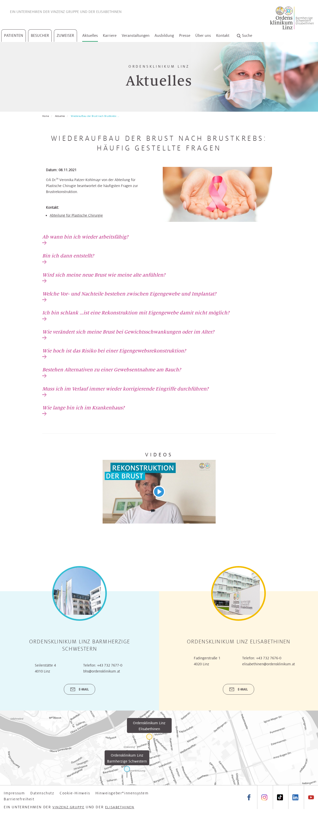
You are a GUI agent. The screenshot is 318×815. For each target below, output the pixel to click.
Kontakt (222, 35)
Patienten (13, 35)
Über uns (203, 35)
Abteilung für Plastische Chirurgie (76, 215)
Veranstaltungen (136, 35)
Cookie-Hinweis (75, 793)
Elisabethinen (108, 11)
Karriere (110, 35)
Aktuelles (90, 35)
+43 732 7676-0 (268, 658)
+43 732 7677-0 (109, 665)
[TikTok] (280, 797)
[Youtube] (311, 797)
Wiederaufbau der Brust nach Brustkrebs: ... (95, 116)
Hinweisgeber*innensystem (122, 793)
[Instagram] (264, 797)
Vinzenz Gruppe (65, 11)
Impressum (14, 793)
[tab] (85, 239)
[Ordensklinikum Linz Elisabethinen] (149, 739)
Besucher (40, 35)
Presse (184, 35)
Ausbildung (164, 35)
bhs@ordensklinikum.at (101, 671)
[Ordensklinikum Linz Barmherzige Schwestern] (127, 772)
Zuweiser (65, 35)
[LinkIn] (295, 797)
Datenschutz (42, 793)
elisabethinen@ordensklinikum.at (268, 664)
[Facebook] (249, 797)
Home (45, 116)
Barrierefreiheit (19, 799)
